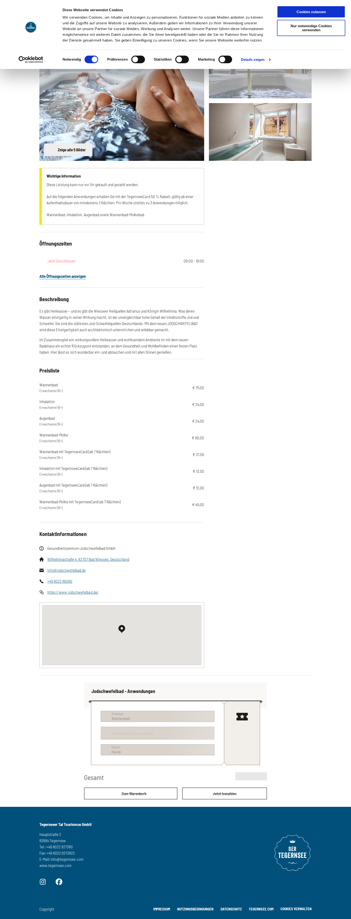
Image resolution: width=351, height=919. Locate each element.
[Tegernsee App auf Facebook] (59, 881)
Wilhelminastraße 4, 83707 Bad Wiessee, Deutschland (88, 559)
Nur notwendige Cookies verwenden (311, 28)
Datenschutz (231, 909)
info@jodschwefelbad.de (66, 570)
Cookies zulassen (311, 12)
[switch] (138, 59)
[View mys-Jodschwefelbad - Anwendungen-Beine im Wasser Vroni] (121, 101)
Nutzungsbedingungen (195, 909)
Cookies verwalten (296, 908)
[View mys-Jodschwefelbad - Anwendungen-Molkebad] (260, 69)
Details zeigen (253, 60)
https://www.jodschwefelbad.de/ (73, 592)
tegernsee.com (261, 909)
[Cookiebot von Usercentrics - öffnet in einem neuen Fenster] (31, 59)
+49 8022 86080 (59, 581)
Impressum (161, 909)
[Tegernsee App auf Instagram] (42, 881)
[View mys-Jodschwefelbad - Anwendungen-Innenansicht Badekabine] (260, 132)
